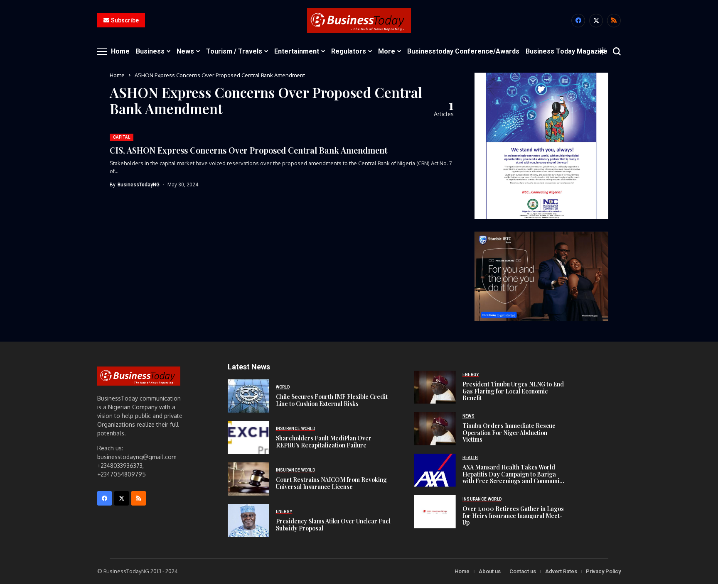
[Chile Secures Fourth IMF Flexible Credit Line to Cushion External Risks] (248, 396)
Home (117, 75)
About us (490, 571)
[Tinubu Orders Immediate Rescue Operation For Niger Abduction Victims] (435, 428)
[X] (596, 20)
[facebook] (578, 20)
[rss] (614, 20)
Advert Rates (561, 571)
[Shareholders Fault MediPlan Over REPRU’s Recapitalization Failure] (248, 437)
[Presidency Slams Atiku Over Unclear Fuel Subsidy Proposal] (248, 520)
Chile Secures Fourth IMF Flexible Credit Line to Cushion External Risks (332, 400)
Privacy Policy (603, 571)
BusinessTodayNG (139, 185)
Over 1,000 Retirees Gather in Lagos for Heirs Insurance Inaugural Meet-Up (513, 516)
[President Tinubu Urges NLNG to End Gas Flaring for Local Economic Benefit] (435, 387)
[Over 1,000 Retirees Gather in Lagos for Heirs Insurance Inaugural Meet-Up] (435, 511)
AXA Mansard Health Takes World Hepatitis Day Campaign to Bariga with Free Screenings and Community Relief (513, 477)
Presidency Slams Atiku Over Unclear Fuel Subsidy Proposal (333, 524)
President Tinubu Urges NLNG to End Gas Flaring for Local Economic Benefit (513, 391)
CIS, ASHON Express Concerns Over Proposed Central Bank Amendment (248, 150)
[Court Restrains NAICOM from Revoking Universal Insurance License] (248, 479)
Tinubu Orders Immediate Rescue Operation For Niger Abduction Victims (509, 433)
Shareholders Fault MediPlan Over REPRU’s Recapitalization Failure (323, 441)
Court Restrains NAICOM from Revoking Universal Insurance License (331, 483)
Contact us (522, 571)
